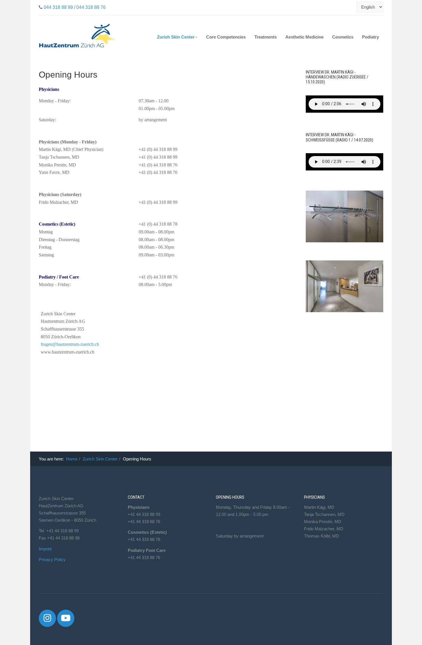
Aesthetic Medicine (304, 36)
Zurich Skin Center (176, 36)
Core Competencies (226, 36)
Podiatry (370, 36)
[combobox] (353, 7)
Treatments (265, 36)
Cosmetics (342, 36)
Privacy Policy (52, 559)
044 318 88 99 (58, 7)
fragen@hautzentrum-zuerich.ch (70, 344)
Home (72, 458)
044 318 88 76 (91, 7)
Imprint (45, 548)
